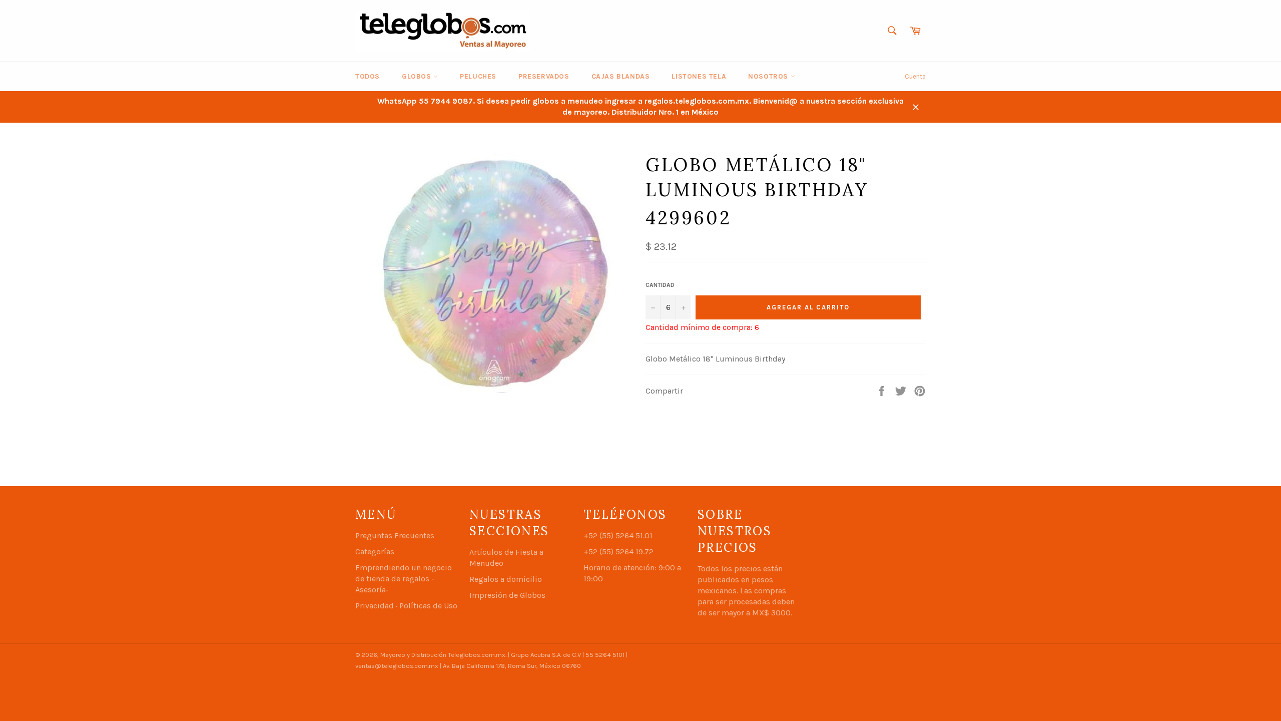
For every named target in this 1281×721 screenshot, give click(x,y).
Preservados (543, 76)
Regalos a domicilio (505, 579)
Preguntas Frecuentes (394, 535)
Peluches (478, 76)
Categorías (374, 551)
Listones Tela (699, 76)
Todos (367, 76)
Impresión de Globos (507, 595)
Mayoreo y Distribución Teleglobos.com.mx (442, 654)
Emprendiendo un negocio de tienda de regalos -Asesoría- (403, 578)
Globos (417, 76)
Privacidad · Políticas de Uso (406, 605)
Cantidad (660, 284)
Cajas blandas (620, 76)
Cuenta (915, 76)
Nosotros (769, 76)
